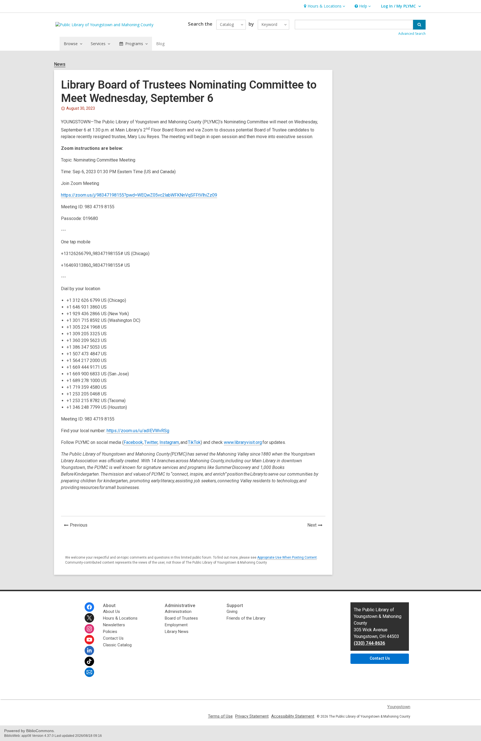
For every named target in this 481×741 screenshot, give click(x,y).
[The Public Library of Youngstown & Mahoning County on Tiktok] (89, 661)
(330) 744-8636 (369, 643)
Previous (80, 525)
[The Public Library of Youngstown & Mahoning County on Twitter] (89, 618)
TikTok (194, 442)
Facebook (133, 442)
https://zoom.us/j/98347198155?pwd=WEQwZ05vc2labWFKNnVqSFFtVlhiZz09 (139, 195)
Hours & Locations (120, 618)
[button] (324, 6)
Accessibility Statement (292, 716)
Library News (176, 631)
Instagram (169, 442)
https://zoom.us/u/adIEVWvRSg (138, 430)
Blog (160, 43)
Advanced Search (412, 33)
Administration (178, 611)
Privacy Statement (252, 716)
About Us (111, 611)
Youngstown (398, 706)
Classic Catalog (117, 644)
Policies (110, 631)
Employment (176, 624)
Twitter (151, 442)
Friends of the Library (246, 618)
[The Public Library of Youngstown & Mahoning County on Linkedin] (89, 650)
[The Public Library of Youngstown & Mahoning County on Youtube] (89, 639)
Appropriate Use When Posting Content (287, 557)
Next (316, 525)
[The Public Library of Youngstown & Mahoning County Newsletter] (89, 672)
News (59, 64)
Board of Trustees (181, 618)
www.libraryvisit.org (243, 442)
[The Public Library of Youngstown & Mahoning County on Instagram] (89, 629)
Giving (232, 611)
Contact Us (113, 638)
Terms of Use (220, 716)
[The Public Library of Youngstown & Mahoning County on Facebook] (89, 607)
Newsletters (114, 624)
